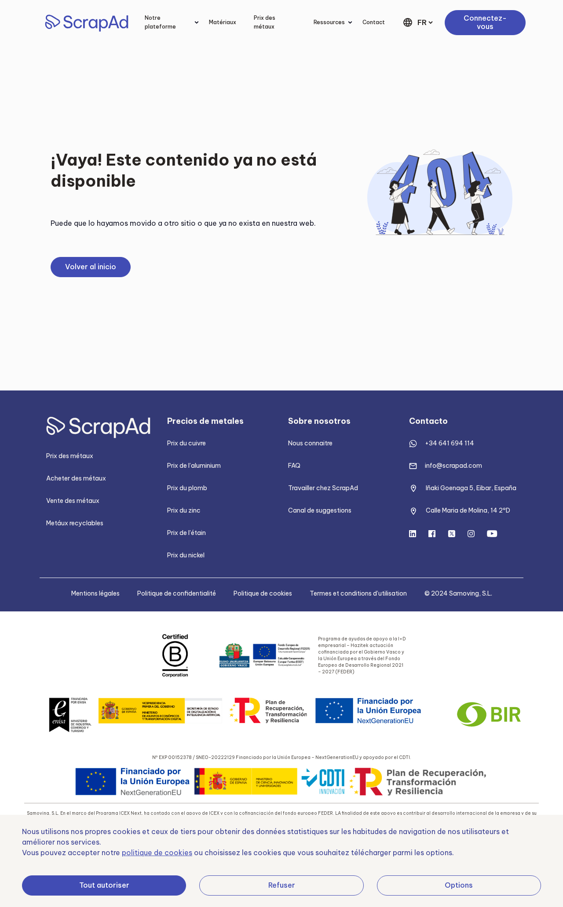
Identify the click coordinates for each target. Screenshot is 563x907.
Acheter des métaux (76, 478)
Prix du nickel (186, 555)
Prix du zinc (184, 510)
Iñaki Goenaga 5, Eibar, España (471, 488)
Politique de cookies (263, 593)
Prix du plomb (187, 488)
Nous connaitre (310, 443)
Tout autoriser (104, 885)
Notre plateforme (160, 22)
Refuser (281, 885)
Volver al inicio (90, 266)
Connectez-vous (485, 22)
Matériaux (222, 22)
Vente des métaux (72, 501)
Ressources (329, 22)
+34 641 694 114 (449, 443)
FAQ (294, 466)
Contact (373, 22)
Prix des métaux (264, 22)
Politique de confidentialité (176, 593)
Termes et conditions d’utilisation (358, 593)
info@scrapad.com (453, 466)
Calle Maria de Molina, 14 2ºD (468, 510)
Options (459, 885)
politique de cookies (157, 852)
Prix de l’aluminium (194, 466)
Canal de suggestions (319, 510)
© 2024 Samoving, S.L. (458, 593)
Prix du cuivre (186, 443)
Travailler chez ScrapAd (323, 488)
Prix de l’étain (186, 533)
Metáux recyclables (74, 523)
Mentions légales (95, 593)
